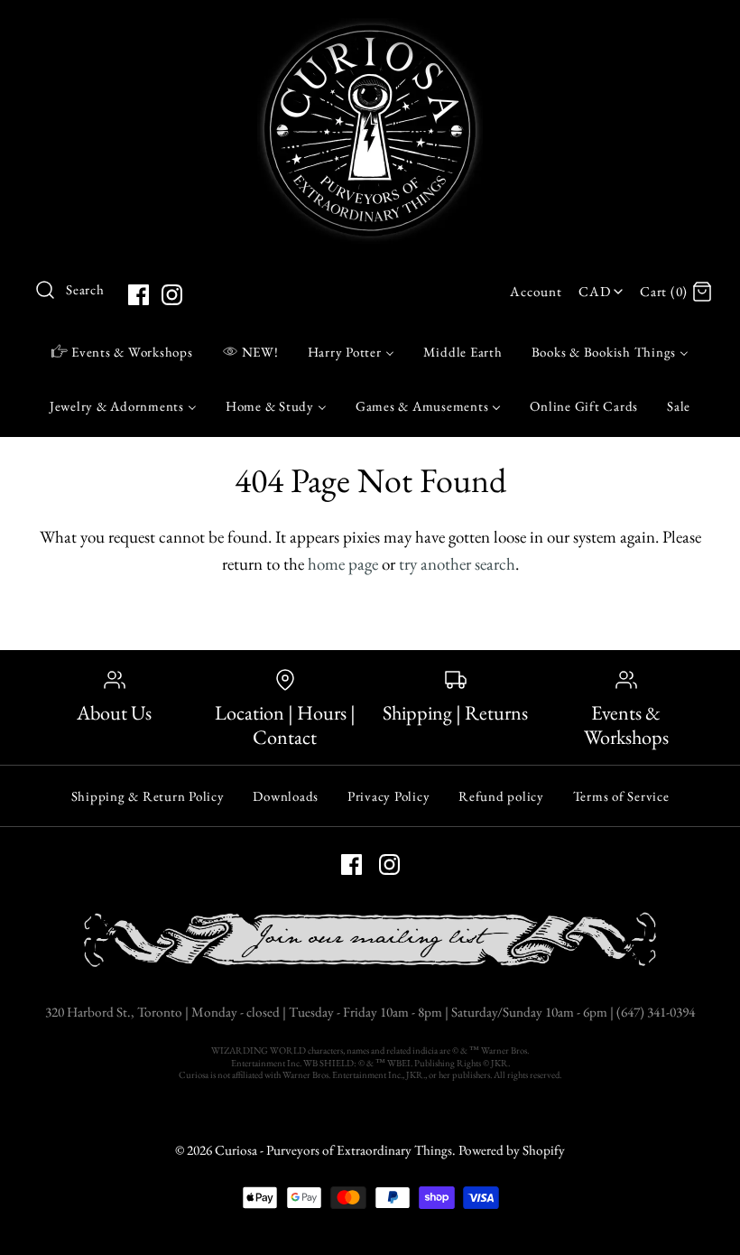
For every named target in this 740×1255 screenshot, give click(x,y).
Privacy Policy (388, 795)
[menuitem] (122, 351)
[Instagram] (172, 294)
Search (85, 290)
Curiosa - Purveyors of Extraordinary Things (333, 1150)
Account (535, 292)
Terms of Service (621, 795)
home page (343, 564)
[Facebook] (138, 294)
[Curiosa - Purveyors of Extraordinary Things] (370, 31)
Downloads (286, 795)
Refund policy (501, 795)
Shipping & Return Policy (148, 795)
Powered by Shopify (511, 1150)
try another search (457, 564)
